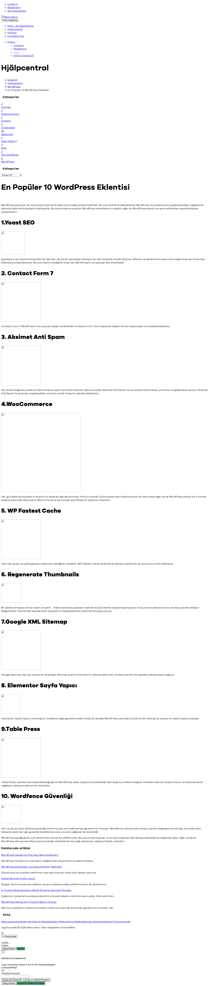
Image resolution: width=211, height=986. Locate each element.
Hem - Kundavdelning (20, 26)
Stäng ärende (8, 948)
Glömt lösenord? (24, 55)
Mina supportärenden (14, 921)
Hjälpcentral (15, 29)
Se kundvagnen (16, 11)
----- (16, 52)
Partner (12, 32)
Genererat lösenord (10, 973)
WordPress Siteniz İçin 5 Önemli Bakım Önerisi (28, 902)
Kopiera (45, 980)
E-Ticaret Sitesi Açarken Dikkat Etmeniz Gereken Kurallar (36, 890)
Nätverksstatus (102, 921)
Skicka (20, 948)
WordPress (14, 86)
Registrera (13, 7)
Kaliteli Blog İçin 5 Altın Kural (18, 878)
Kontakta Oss (15, 36)
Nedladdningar (83, 921)
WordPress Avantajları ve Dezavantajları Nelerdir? (31, 867)
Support (12, 80)
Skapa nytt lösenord (11, 980)
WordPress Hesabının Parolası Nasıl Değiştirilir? (30, 855)
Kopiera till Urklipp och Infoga (30, 983)
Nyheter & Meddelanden (43, 921)
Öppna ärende (121, 921)
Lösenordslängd (9, 967)
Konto (11, 42)
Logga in (12, 4)
